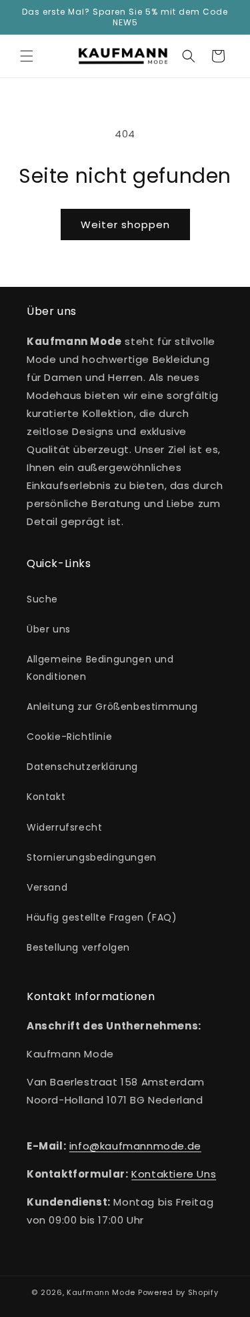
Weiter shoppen (125, 224)
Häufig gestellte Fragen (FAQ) (102, 917)
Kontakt (46, 796)
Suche (42, 599)
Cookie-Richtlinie (69, 736)
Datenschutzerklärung (82, 766)
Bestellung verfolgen (78, 947)
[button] (26, 56)
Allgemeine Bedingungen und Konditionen (100, 667)
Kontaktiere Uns (173, 1174)
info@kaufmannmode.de (135, 1146)
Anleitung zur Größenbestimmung (112, 706)
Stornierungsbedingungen (92, 857)
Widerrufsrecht (64, 827)
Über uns (49, 629)
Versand (47, 887)
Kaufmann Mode (101, 1292)
